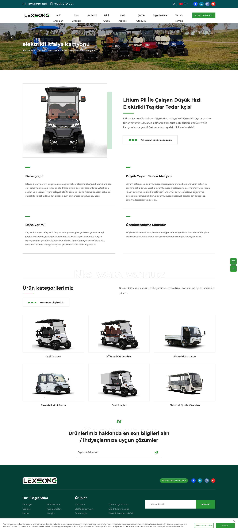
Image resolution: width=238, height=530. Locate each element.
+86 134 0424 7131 (63, 3)
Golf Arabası (53, 356)
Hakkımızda (53, 504)
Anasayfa (30, 50)
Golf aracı (80, 504)
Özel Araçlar (123, 16)
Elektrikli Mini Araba (53, 405)
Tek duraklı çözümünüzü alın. (156, 140)
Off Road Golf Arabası (119, 356)
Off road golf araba (118, 504)
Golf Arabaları (58, 16)
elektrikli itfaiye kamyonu (83, 50)
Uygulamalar (160, 15)
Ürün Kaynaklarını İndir (175, 480)
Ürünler (41, 50)
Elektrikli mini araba (119, 509)
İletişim (51, 513)
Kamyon (92, 15)
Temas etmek (179, 16)
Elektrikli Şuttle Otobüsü (185, 405)
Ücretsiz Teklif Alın (203, 15)
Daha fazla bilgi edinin (52, 302)
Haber (26, 513)
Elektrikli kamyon (84, 509)
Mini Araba (106, 16)
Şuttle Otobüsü (141, 16)
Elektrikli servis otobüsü (121, 513)
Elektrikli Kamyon (57, 50)
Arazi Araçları (76, 16)
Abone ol (206, 504)
